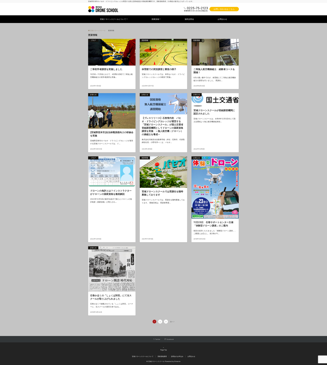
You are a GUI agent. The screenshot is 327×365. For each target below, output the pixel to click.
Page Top (163, 350)
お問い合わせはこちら (224, 9)
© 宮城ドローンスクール (155, 361)
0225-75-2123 (197, 8)
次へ (171, 322)
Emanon (177, 361)
